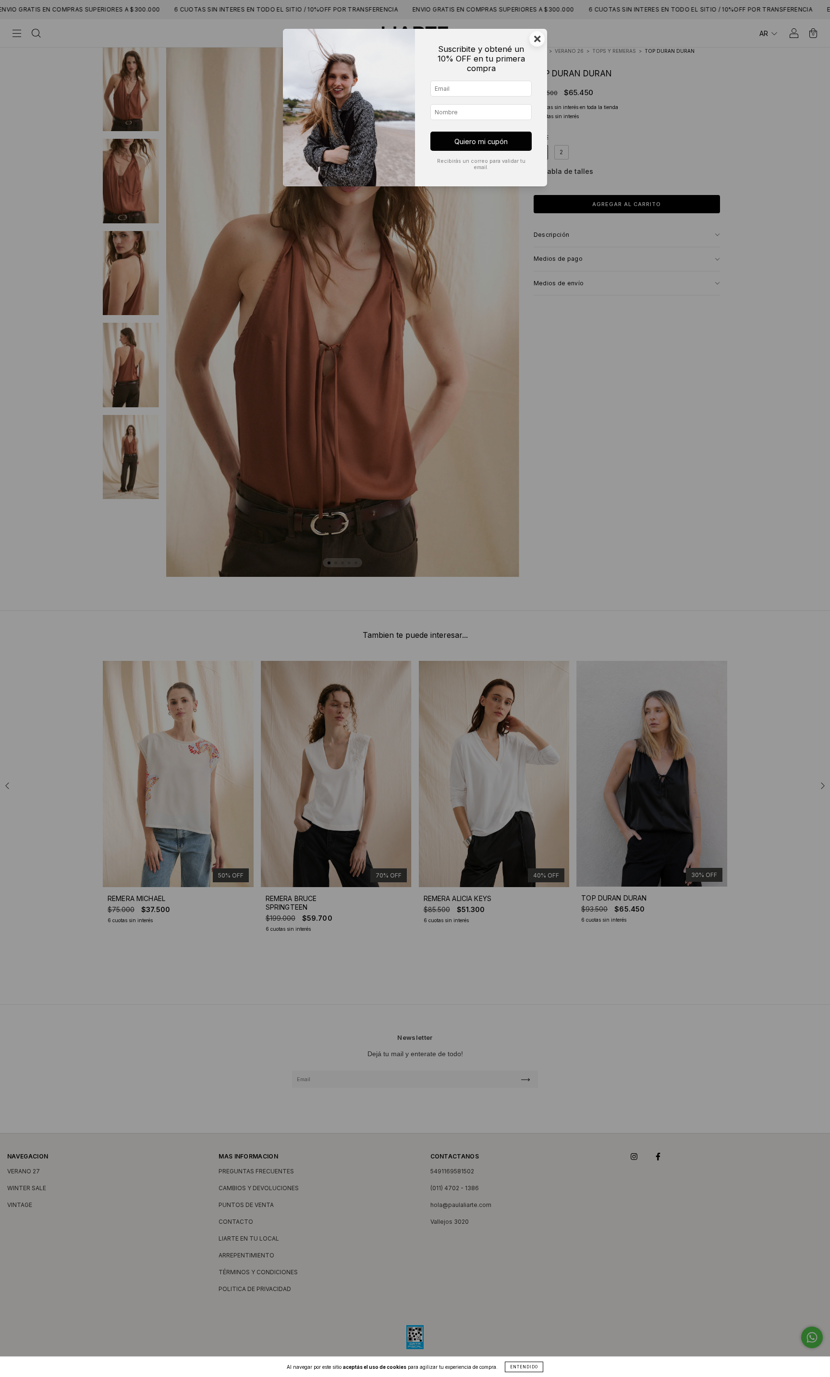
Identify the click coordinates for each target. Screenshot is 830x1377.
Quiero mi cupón (481, 141)
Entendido (524, 1367)
